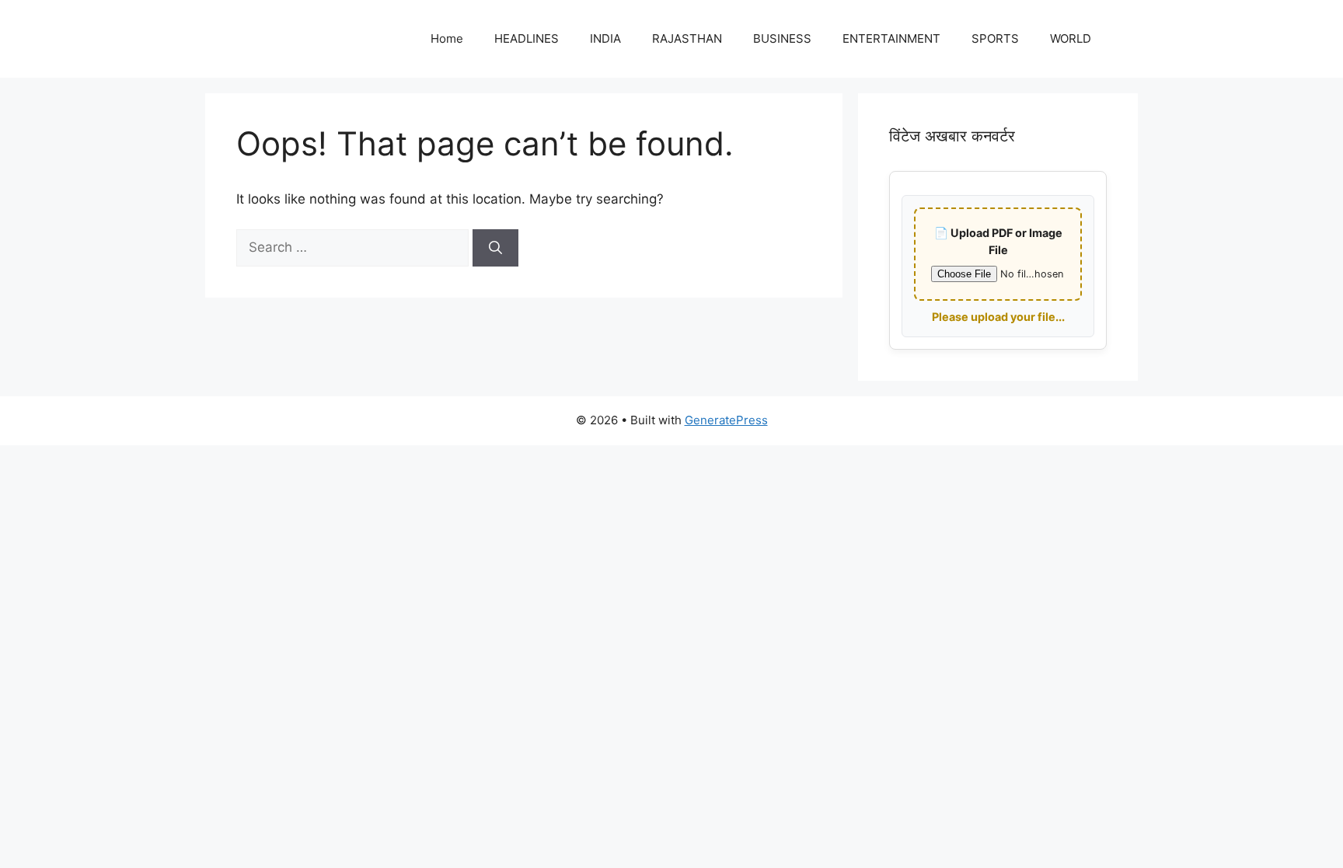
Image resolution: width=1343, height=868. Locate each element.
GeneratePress (726, 420)
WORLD (1070, 38)
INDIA (605, 38)
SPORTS (995, 38)
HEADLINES (526, 38)
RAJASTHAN (687, 38)
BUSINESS (782, 38)
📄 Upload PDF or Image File (998, 241)
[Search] (495, 248)
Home (447, 38)
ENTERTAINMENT (891, 38)
